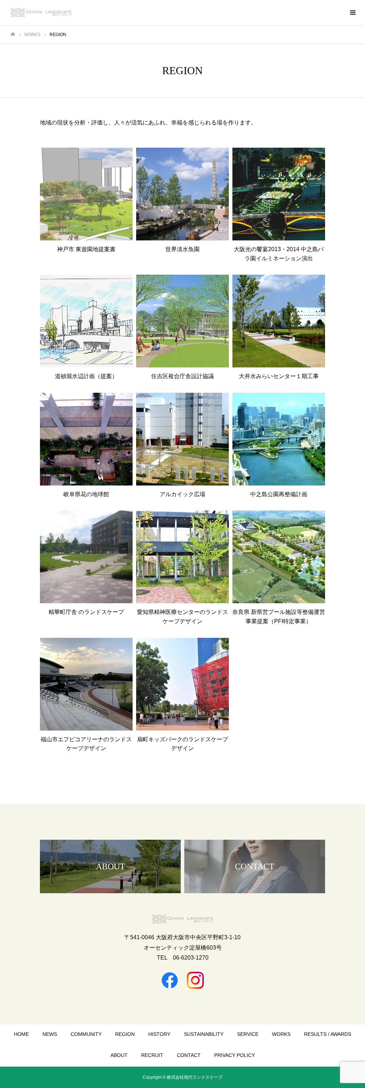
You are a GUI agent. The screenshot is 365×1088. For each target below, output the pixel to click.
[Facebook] (169, 980)
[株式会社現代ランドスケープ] (41, 12)
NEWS (49, 1034)
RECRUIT (152, 1055)
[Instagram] (195, 980)
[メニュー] (352, 12)
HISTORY (159, 1034)
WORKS (281, 1034)
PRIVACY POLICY (234, 1055)
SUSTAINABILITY (203, 1034)
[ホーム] (13, 34)
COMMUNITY (86, 1034)
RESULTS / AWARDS (327, 1034)
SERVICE (247, 1034)
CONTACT (189, 1055)
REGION (125, 1034)
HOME (21, 1034)
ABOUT (119, 1055)
